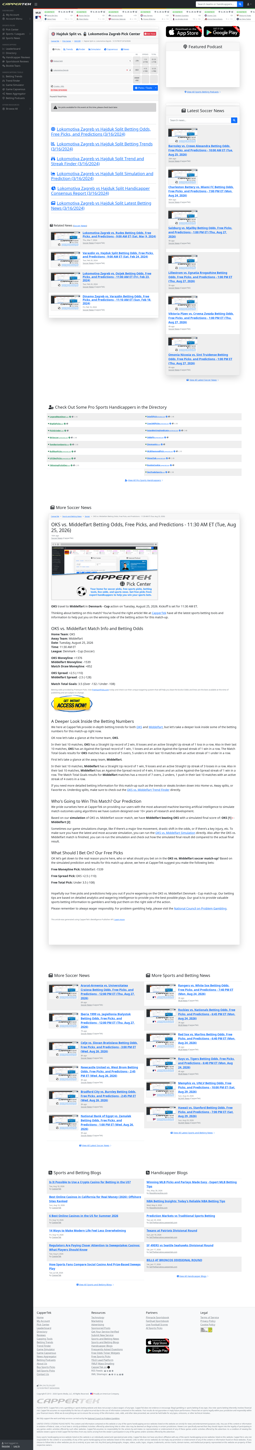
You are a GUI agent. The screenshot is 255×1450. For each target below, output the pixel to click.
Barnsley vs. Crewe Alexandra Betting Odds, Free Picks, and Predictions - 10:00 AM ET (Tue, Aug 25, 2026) (200, 150)
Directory (11, 53)
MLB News (183, 1000)
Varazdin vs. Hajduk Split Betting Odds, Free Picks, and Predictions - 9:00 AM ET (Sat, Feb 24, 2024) (118, 254)
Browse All (12, 108)
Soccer (87, 516)
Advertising (97, 1324)
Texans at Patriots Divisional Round (172, 1231)
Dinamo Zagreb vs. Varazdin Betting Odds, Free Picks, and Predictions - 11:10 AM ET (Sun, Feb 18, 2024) (117, 299)
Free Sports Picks (101, 1356)
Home (40, 1317)
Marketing (97, 1321)
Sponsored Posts (100, 1328)
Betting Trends (14, 76)
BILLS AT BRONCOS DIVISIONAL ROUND (174, 1260)
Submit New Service (102, 1335)
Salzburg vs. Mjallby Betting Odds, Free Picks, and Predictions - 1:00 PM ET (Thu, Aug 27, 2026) (200, 232)
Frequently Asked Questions (107, 1349)
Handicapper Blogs (102, 1345)
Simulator (96, 49)
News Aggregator (16, 93)
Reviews (41, 1335)
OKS (139, 727)
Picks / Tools (145, 88)
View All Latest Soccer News (95, 1145)
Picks (57, 49)
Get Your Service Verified (105, 1331)
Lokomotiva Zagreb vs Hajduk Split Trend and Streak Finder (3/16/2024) (97, 161)
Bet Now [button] (151, 33)
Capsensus (112, 49)
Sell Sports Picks (46, 1370)
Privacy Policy (207, 1321)
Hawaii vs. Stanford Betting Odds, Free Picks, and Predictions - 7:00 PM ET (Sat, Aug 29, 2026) (205, 1112)
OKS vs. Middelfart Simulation (175, 833)
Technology (97, 1317)
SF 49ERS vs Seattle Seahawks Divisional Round (180, 1245)
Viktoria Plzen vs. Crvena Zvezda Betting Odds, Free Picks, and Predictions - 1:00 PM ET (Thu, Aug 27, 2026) (201, 318)
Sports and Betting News (72, 516)
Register (6, 1446)
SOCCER (77, 41)
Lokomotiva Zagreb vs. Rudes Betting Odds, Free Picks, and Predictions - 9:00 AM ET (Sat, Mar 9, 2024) (119, 234)
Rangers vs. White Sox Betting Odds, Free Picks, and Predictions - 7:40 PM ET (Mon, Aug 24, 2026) (205, 989)
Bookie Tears (13, 65)
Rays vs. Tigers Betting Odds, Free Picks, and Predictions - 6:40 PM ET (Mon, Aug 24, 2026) (206, 1063)
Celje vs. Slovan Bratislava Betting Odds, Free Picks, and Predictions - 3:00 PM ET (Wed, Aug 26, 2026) (109, 1047)
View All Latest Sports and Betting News (193, 1132)
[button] (249, 4)
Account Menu (14, 18)
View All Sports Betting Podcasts (203, 91)
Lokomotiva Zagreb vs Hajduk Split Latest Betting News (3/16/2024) (101, 205)
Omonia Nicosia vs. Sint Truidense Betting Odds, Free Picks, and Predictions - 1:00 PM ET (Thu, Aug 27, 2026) (200, 359)
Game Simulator (15, 85)
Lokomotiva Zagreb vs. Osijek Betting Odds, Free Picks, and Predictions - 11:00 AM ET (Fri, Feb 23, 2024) (117, 276)
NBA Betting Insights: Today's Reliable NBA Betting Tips (186, 1201)
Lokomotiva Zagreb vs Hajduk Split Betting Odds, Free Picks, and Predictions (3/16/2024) (101, 131)
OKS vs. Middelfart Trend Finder (148, 790)
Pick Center (12, 29)
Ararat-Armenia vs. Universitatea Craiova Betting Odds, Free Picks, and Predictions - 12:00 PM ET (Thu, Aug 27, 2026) (108, 991)
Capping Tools (45, 1338)
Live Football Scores (157, 1324)
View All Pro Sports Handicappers (144, 480)
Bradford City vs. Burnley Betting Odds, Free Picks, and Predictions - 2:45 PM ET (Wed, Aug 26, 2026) (108, 1096)
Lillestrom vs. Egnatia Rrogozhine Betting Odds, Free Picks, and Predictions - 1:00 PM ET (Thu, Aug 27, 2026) (200, 277)
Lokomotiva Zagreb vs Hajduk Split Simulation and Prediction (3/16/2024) (102, 176)
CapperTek (55, 41)
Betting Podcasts (15, 98)
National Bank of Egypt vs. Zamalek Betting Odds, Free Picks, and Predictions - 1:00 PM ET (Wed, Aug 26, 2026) (107, 1122)
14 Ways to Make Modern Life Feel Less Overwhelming (87, 1231)
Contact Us (43, 1374)
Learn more (119, 919)
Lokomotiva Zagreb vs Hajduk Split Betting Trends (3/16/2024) (102, 146)
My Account (12, 14)
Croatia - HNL (59, 86)
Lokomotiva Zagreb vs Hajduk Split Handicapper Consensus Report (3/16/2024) (100, 190)
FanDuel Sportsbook (157, 1321)
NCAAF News (184, 1098)
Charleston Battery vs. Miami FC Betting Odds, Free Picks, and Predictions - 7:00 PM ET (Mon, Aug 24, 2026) (201, 191)
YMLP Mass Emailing (102, 1363)
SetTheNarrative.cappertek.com (163, 1222)
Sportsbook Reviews (17, 61)
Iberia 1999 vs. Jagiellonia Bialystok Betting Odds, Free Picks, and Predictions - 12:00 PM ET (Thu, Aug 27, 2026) (108, 1020)
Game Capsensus (15, 89)
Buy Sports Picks (46, 1367)
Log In (17, 1446)
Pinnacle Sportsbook (157, 1317)
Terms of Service (209, 1317)
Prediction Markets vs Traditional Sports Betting (181, 1216)
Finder (82, 49)
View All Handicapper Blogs (192, 1276)
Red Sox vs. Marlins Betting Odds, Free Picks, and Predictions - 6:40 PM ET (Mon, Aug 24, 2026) (206, 1038)
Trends (69, 49)
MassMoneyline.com (158, 1193)
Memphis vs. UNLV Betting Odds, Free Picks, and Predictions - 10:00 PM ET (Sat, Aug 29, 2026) (206, 1087)
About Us (42, 1363)
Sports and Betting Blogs (105, 1342)
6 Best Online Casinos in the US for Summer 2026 (83, 1216)
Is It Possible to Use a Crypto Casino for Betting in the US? (90, 1182)
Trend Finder (13, 80)
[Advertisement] (139, 937)
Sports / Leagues (15, 33)
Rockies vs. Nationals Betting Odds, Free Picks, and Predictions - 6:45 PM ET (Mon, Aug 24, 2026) (206, 1014)
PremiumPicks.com (100, 689)
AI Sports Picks (154, 1328)
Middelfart (156, 727)
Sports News (13, 38)
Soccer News (80, 225)
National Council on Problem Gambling (200, 908)
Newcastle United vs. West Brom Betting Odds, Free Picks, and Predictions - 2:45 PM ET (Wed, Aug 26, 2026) (109, 1071)
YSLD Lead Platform (102, 1360)
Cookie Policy (207, 1324)
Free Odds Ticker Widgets (105, 1353)
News (126, 49)
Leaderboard (13, 48)
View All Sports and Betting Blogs (95, 1284)
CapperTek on (99, 1367)
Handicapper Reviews (18, 57)
